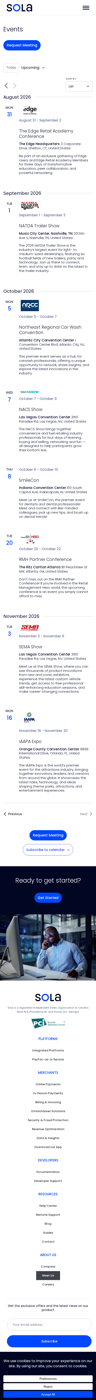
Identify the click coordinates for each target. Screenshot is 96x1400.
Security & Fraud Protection (48, 1120)
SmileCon (29, 480)
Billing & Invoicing (48, 1102)
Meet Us (48, 1275)
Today (11, 67)
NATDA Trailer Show (39, 226)
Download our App (48, 1147)
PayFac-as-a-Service (48, 1059)
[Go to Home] (19, 7)
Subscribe (49, 1341)
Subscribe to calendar (45, 849)
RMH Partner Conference (45, 559)
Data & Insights (48, 1138)
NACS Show (30, 409)
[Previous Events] (6, 85)
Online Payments (48, 1084)
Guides (48, 1233)
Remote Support (48, 1215)
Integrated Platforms (48, 1050)
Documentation (48, 1172)
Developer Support (48, 1181)
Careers (48, 1284)
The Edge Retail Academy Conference (46, 133)
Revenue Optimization (48, 1129)
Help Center (48, 1206)
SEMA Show (30, 647)
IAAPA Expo (30, 741)
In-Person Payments (48, 1093)
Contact (48, 1241)
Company (48, 1266)
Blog (48, 1224)
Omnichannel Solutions (48, 1111)
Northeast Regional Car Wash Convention (50, 330)
